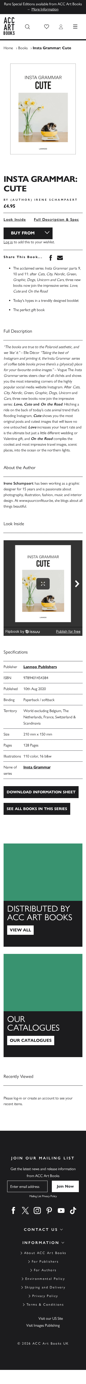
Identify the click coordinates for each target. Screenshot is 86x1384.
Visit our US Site (50, 1318)
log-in (18, 1098)
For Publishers (45, 1262)
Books (23, 48)
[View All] (43, 895)
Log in (8, 242)
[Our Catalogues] (43, 1005)
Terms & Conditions (45, 1305)
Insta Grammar (37, 767)
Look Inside (15, 219)
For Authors (45, 1270)
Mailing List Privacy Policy (43, 1196)
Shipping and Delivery (45, 1287)
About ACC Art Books (45, 1253)
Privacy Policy (45, 1296)
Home (8, 48)
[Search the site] (27, 26)
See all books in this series (37, 808)
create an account (40, 1098)
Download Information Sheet (41, 792)
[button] (46, 26)
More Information (45, 9)
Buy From (23, 233)
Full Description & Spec (56, 219)
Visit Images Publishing (43, 1325)
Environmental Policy (45, 1279)
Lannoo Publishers (40, 667)
